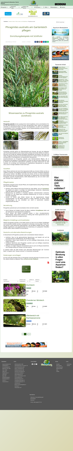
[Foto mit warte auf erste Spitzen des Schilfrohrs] (10, 139)
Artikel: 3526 (4, 374)
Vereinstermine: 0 (5, 381)
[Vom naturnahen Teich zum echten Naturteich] (55, 98)
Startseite (10, 21)
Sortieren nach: (23, 279)
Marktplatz (54, 7)
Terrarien (38, 7)
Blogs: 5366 (4, 375)
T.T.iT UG (40, 402)
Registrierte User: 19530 (6, 368)
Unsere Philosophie (59, 367)
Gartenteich (45, 188)
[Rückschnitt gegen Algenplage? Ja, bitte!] (55, 73)
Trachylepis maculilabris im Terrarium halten (62, 166)
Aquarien (4, 7)
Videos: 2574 (4, 371)
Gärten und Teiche (25, 7)
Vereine (63, 7)
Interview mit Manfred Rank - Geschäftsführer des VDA (60, 222)
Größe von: (31, 279)
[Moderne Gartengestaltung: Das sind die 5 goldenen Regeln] (55, 77)
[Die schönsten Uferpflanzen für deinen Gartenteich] (55, 102)
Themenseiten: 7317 (18, 387)
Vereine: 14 (4, 380)
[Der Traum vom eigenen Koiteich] (55, 135)
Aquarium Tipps (13, 7)
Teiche (17, 21)
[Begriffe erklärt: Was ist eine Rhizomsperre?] (55, 115)
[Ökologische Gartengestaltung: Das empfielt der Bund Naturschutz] (55, 123)
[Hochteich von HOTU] (14, 296)
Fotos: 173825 (4, 369)
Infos (46, 7)
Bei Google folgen (61, 22)
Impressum (32, 400)
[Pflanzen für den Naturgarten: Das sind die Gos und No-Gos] (55, 131)
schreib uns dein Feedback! (31, 259)
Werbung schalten (59, 368)
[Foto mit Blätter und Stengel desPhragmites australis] (26, 139)
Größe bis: (37, 279)
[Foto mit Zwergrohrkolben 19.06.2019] (10, 149)
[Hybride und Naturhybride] (55, 139)
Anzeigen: (5, 279)
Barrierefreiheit (33, 398)
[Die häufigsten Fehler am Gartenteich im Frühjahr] (55, 90)
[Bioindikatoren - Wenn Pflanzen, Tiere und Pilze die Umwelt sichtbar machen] (55, 82)
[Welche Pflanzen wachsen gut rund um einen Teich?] (55, 69)
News (57, 369)
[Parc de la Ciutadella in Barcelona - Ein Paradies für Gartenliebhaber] (55, 111)
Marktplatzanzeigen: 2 (6, 377)
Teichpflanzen (39, 210)
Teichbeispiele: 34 (5, 365)
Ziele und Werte (59, 365)
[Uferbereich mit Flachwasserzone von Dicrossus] (14, 326)
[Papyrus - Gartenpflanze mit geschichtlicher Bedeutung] (55, 144)
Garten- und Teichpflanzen (22, 21)
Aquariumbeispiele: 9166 (6, 364)
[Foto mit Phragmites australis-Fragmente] (41, 139)
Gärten (13, 21)
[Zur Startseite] (46, 366)
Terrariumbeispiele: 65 (6, 367)
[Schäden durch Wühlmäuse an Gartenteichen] (55, 148)
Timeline (57, 371)
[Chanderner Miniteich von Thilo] (14, 311)
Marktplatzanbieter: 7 (6, 378)
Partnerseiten (69, 364)
